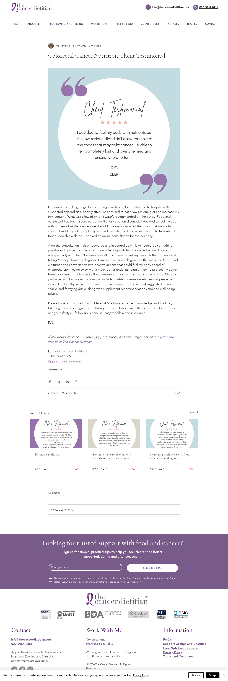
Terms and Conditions (178, 656)
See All (194, 412)
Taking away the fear (47, 454)
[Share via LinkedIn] (67, 381)
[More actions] (178, 46)
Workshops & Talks (99, 644)
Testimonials (55, 369)
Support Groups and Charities (184, 644)
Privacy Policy (172, 652)
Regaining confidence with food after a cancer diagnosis (170, 456)
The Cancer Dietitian (106, 664)
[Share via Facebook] (49, 381)
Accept (212, 675)
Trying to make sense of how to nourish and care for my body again (111, 456)
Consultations (95, 639)
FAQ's (167, 639)
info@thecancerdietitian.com (31, 639)
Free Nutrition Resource (180, 648)
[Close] (224, 675)
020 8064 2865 (22, 644)
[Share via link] (76, 381)
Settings (196, 675)
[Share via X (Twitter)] (58, 381)
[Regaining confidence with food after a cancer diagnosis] (172, 433)
